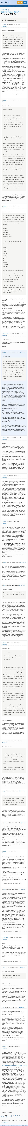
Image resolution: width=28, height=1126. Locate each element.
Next (18, 1117)
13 (8, 1117)
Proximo (4, 100)
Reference (5, 26)
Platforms (23, 6)
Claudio (4, 851)
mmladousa (5, 937)
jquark (4, 352)
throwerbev (5, 740)
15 (13, 1117)
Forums (4, 10)
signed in (5, 1122)
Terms (8, 1125)
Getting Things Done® (10, 12)
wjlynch (4, 521)
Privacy (3, 1125)
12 (6, 1117)
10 (1, 1117)
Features (13, 6)
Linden (4, 24)
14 (11, 1117)
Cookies (13, 1125)
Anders (4, 1046)
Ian (3, 1007)
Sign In (25, 2)
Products (4, 6)
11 (3, 1117)
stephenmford (6, 333)
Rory (4, 585)
